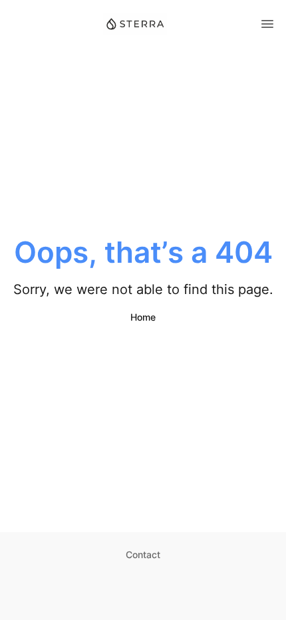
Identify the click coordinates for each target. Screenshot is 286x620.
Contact (143, 554)
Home (143, 317)
